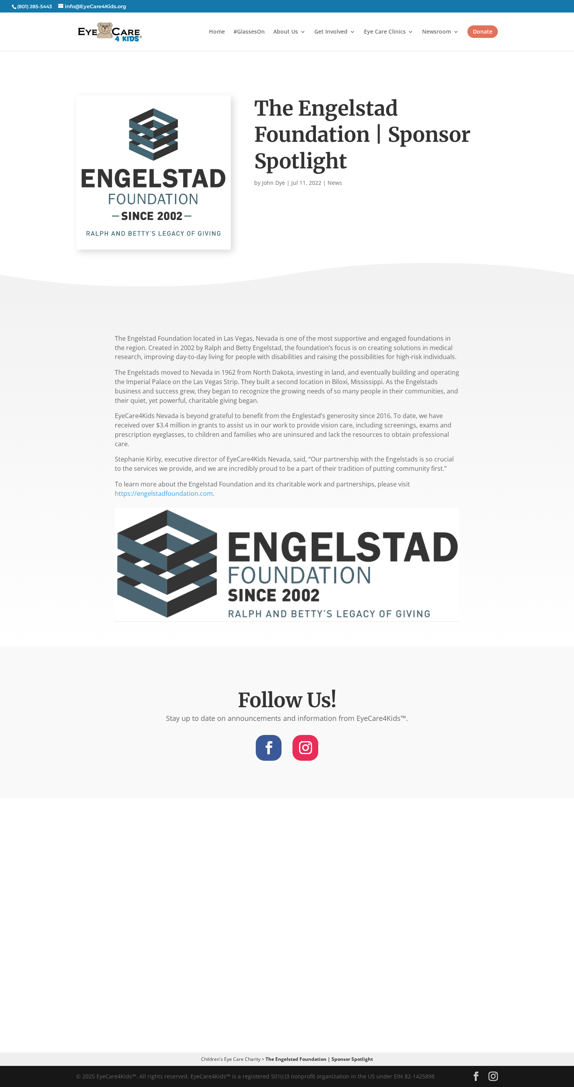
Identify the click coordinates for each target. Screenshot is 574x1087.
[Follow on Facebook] (269, 748)
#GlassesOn (249, 32)
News (335, 182)
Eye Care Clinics (385, 32)
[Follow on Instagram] (305, 748)
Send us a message (287, 986)
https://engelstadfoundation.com (164, 493)
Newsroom (436, 32)
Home (217, 32)
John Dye (273, 182)
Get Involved (331, 32)
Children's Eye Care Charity (230, 1059)
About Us (285, 32)
